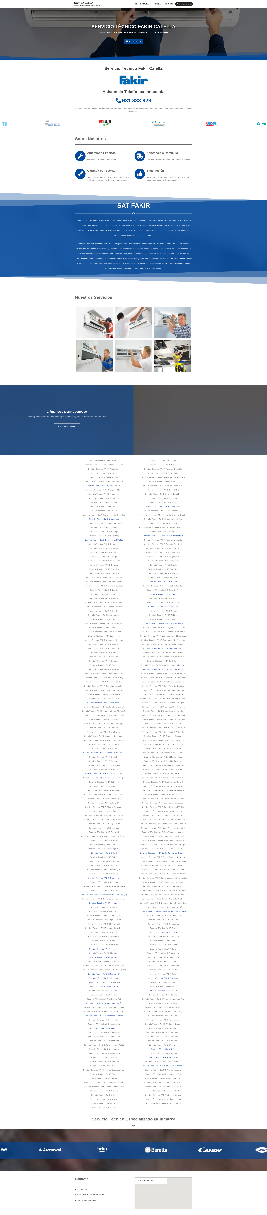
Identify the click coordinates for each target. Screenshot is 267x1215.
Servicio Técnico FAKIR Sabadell (163, 607)
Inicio (134, 4)
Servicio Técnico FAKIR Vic (163, 1049)
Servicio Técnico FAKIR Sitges (163, 932)
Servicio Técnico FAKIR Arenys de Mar (104, 486)
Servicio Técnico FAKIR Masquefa (104, 978)
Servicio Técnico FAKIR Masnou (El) (104, 974)
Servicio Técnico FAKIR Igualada (104, 903)
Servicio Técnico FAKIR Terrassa (163, 978)
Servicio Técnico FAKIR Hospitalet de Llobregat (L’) (104, 895)
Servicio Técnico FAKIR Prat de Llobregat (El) (163, 536)
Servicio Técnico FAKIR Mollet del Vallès (104, 1003)
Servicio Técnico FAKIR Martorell (104, 957)
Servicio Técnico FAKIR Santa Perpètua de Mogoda (163, 911)
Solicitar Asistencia (184, 4)
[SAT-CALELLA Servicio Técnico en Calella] (87, 4)
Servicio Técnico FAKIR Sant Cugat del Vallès (163, 669)
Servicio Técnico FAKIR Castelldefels (104, 703)
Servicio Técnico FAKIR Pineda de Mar (163, 506)
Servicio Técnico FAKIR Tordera (163, 991)
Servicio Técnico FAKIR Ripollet (163, 582)
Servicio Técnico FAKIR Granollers (103, 878)
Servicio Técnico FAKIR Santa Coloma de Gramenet (163, 853)
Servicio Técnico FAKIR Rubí (163, 594)
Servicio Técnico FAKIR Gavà (104, 853)
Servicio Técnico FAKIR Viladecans (163, 1057)
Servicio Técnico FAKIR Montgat (103, 1028)
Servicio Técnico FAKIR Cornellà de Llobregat (103, 778)
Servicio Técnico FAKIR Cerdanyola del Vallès (104, 753)
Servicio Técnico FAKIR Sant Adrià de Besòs (163, 623)
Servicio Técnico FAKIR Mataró (104, 986)
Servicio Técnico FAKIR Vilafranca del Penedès (163, 1066)
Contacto (169, 4)
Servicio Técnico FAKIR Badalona (104, 519)
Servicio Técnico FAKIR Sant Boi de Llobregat (163, 648)
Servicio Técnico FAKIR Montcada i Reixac (104, 1016)
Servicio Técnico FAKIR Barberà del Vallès (104, 540)
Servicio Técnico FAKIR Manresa (104, 949)
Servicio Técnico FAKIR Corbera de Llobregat (104, 774)
